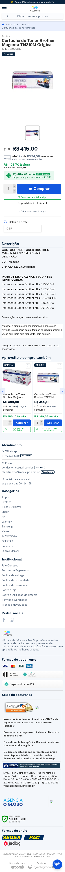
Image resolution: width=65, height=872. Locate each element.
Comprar (42, 188)
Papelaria (7, 546)
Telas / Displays (11, 507)
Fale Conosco (10, 565)
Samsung (7, 526)
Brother (21, 24)
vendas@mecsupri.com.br (19, 786)
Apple (5, 497)
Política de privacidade (15, 580)
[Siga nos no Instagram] (12, 620)
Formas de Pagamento (15, 570)
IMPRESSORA (9, 536)
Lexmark (7, 521)
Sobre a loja (9, 590)
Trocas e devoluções (14, 605)
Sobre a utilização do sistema (19, 595)
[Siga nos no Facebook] (4, 620)
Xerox (5, 531)
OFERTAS (7, 541)
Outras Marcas (11, 551)
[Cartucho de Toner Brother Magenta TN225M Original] (17, 397)
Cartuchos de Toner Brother (18, 27)
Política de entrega (13, 575)
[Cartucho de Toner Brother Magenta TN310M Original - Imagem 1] (32, 133)
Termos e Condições (14, 600)
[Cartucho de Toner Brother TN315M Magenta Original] (48, 397)
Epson (5, 512)
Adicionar (22, 422)
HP (3, 517)
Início (9, 24)
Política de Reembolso (15, 585)
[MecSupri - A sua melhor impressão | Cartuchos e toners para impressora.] (35, 9)
